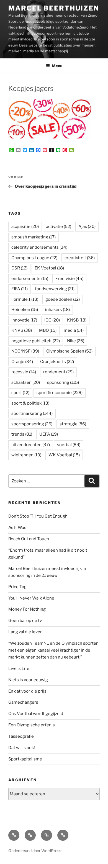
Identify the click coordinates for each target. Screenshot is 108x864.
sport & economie (60, 392)
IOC (52, 320)
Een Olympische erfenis (31, 724)
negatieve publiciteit (35, 340)
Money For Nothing (27, 609)
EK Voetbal (49, 268)
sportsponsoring (31, 423)
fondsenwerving (54, 288)
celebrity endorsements (39, 247)
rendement (58, 371)
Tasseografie (21, 736)
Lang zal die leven (25, 631)
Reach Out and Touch (28, 538)
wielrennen (26, 454)
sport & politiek (30, 403)
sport (20, 392)
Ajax (87, 226)
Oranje (22, 361)
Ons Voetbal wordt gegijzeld (35, 713)
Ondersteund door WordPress (34, 850)
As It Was (17, 527)
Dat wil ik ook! (21, 747)
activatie (58, 226)
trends (21, 434)
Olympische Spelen (69, 351)
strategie (73, 423)
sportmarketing (32, 413)
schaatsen (25, 382)
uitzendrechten (30, 444)
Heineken (24, 309)
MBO (47, 330)
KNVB (21, 330)
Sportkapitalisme (25, 759)
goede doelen (62, 299)
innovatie (24, 320)
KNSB (76, 320)
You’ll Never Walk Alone (31, 598)
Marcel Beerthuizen (53, 8)
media (74, 330)
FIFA (19, 288)
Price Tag (17, 586)
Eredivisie (69, 278)
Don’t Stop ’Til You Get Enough (38, 516)
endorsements (29, 278)
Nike (75, 340)
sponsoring (63, 382)
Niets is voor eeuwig (28, 679)
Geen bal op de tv (25, 620)
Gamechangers (23, 702)
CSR (19, 268)
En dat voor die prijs (27, 691)
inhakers (57, 309)
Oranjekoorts (57, 361)
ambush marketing (33, 237)
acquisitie (25, 226)
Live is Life (18, 668)
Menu (57, 65)
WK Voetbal (64, 454)
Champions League (34, 257)
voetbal (68, 444)
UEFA (48, 434)
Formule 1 (24, 299)
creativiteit (80, 257)
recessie (23, 371)
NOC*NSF (25, 351)
